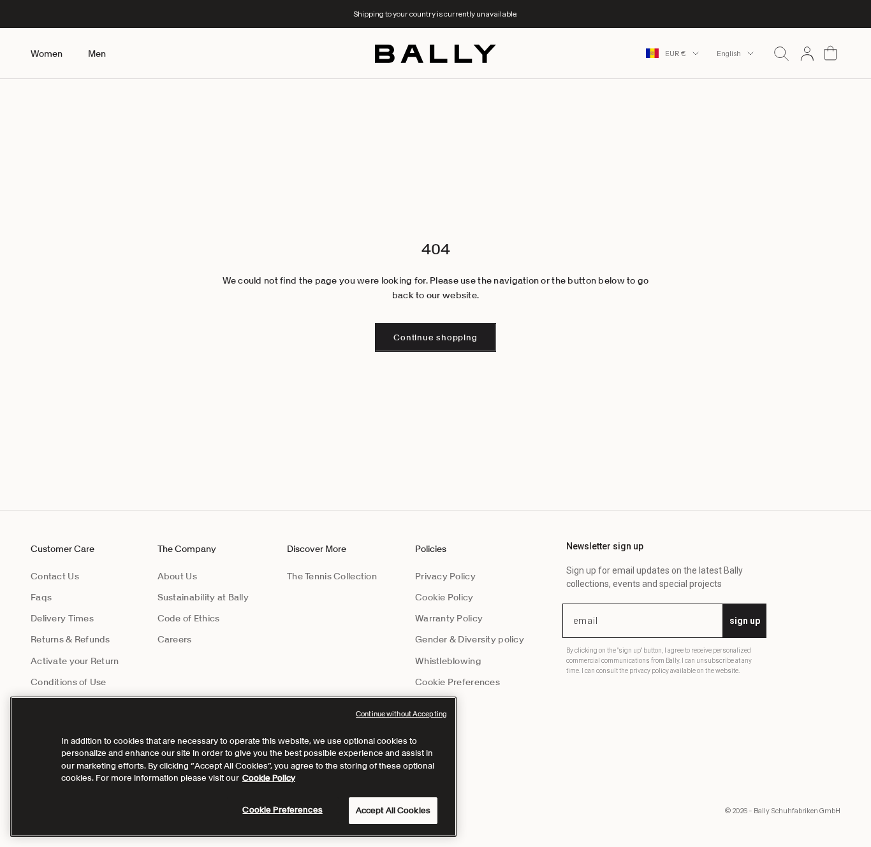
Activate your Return (75, 661)
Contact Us (55, 576)
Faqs (41, 597)
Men (97, 53)
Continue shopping (435, 337)
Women (46, 53)
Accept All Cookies (393, 810)
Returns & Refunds (70, 639)
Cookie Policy (444, 597)
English (729, 53)
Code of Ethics (188, 618)
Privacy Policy (445, 576)
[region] (233, 767)
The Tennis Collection (332, 576)
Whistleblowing (448, 661)
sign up (744, 621)
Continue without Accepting (401, 713)
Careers (174, 639)
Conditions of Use (68, 682)
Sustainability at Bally (203, 597)
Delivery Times (62, 618)
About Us (177, 576)
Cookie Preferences (457, 682)
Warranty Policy (449, 618)
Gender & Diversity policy (469, 639)
